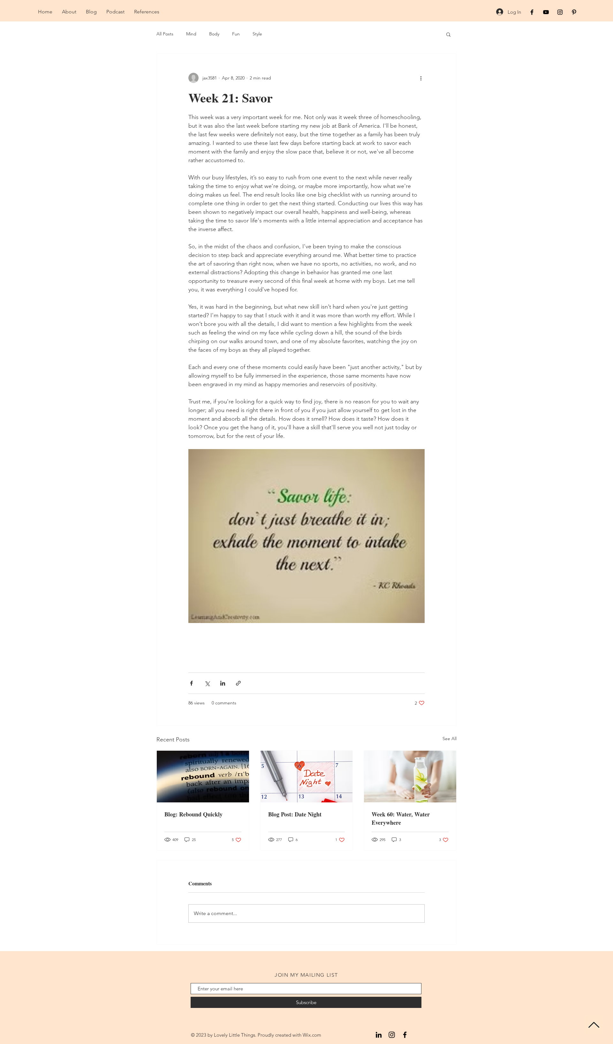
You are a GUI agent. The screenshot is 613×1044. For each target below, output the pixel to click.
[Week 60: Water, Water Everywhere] (410, 776)
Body (214, 34)
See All (450, 738)
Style (257, 34)
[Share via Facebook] (191, 683)
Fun (236, 34)
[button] (448, 34)
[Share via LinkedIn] (223, 683)
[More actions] (421, 78)
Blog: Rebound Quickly (193, 814)
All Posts (164, 34)
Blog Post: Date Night (295, 814)
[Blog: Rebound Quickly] (203, 776)
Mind (191, 34)
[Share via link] (238, 683)
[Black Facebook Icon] (531, 12)
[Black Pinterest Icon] (574, 12)
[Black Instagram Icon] (560, 12)
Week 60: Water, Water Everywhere (401, 818)
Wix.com (312, 1035)
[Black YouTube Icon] (545, 12)
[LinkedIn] (379, 1035)
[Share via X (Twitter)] (207, 683)
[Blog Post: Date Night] (307, 776)
